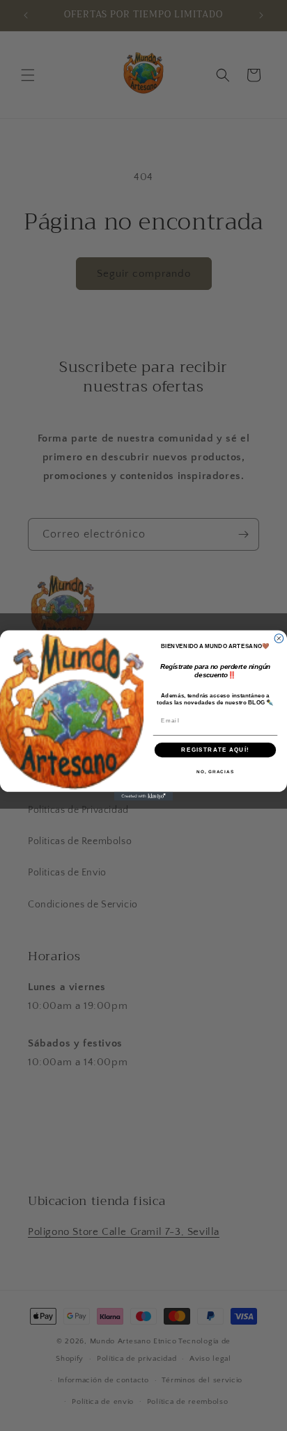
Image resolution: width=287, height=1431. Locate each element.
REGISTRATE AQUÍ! (215, 750)
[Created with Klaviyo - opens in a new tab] (143, 796)
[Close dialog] (279, 638)
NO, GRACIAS (215, 772)
